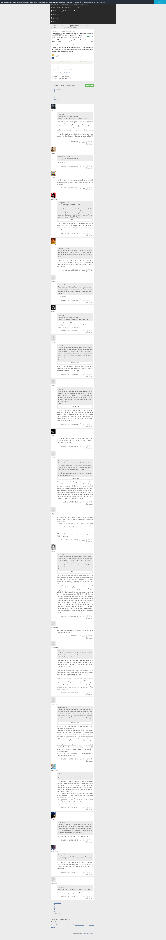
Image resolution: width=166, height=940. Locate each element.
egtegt (53, 342)
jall (59, 114)
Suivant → (57, 99)
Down (89, 142)
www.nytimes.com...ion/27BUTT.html (62, 69)
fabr (53, 435)
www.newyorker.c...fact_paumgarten (62, 71)
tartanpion (53, 311)
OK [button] (160, 2)
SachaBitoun (54, 851)
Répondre (89, 144)
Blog (78, 7)
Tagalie (53, 153)
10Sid (59, 822)
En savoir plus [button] (100, 2)
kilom (53, 177)
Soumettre (68, 7)
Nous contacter (81, 11)
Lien (83, 142)
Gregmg (53, 819)
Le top (55, 11)
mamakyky (54, 244)
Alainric (53, 551)
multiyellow (65, 31)
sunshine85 (54, 199)
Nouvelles (56, 7)
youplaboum (61, 157)
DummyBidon (54, 627)
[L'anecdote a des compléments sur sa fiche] (88, 36)
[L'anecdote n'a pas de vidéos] (85, 36)
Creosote (60, 461)
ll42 (53, 110)
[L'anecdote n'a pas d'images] (83, 36)
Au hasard (56, 14)
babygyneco (54, 704)
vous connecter (79, 925)
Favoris (55, 18)
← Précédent (57, 89)
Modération (68, 11)
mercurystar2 (54, 770)
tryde (53, 385)
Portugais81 (61, 203)
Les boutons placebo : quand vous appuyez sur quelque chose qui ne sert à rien (70, 27)
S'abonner (89, 85)
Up (87, 142)
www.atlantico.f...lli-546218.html (61, 73)
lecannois (53, 281)
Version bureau (88, 933)
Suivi (54, 22)
